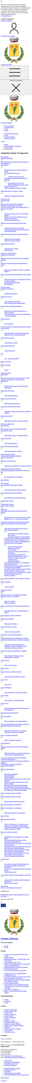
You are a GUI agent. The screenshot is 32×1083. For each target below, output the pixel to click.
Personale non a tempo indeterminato (11, 306)
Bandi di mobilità (5, 365)
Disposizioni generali (7, 158)
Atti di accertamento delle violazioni (14, 856)
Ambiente (7, 1027)
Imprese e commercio (10, 1014)
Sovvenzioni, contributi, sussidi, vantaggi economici (15, 578)
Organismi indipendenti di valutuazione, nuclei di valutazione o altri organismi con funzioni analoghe (15, 639)
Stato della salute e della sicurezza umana (15, 787)
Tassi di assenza (5, 319)
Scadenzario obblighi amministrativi (14, 196)
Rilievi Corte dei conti (10, 665)
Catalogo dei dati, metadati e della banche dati (17, 880)
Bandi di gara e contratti (7, 506)
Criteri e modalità (5, 582)
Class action (4, 679)
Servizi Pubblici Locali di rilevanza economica (14, 429)
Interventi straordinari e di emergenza (11, 804)
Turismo (6, 1019)
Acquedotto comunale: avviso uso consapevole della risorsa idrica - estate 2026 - (17, 977)
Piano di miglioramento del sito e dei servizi (16, 1074)
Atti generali (4, 165)
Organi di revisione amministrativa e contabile (13, 651)
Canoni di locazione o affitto (9, 627)
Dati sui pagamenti (6, 716)
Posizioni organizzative (7, 288)
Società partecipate (6, 438)
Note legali (7, 1071)
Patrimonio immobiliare (7, 619)
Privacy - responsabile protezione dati (11, 887)
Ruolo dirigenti (8, 284)
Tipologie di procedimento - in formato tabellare (17, 466)
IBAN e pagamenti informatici (9, 735)
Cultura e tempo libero (10, 1011)
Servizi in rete (4, 703)
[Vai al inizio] (1, 902)
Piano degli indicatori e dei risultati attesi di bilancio (15, 606)
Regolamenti (7, 881)
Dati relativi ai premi (6, 416)
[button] (9, 126)
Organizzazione (5, 200)
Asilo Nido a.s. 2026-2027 (11, 989)
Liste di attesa (4, 695)
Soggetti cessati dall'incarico (12, 220)
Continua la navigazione (7, 19)
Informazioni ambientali (7, 766)
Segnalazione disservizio (11, 1063)
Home (6, 144)
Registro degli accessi (10, 872)
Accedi (3, 141)
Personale (3, 260)
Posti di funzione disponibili (12, 282)
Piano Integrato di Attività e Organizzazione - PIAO (15, 378)
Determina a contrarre (14, 548)
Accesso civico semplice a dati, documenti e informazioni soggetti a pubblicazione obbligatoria (16, 865)
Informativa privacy (9, 1070)
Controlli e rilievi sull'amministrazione (11, 634)
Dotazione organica (6, 296)
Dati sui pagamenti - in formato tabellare (15, 721)
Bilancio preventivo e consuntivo (10, 596)
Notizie (6, 999)
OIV (2, 353)
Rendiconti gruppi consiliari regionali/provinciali (14, 234)
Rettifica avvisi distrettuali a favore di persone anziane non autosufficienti (17, 964)
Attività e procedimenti (7, 457)
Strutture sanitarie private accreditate (11, 793)
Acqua (6, 135)
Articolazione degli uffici (8, 243)
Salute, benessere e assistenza (12, 1028)
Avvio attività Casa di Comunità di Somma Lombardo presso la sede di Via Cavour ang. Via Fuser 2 (16, 986)
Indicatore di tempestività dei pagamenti (15, 730)
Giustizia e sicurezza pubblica (12, 1024)
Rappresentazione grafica (8, 454)
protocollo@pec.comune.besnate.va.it (14, 1057)
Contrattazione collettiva (7, 338)
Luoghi (6, 946)
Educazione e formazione (11, 1022)
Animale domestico (9, 137)
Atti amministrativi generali (11, 173)
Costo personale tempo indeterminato (14, 303)
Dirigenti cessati (5, 287)
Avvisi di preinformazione (15, 546)
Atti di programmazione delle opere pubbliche (13, 758)
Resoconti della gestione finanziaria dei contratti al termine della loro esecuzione (17, 573)
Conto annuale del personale (12, 301)
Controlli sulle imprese (7, 501)
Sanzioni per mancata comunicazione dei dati (13, 223)
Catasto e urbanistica (10, 1017)
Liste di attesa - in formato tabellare (14, 700)
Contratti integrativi (9, 350)
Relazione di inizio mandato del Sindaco (12, 204)
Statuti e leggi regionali (10, 186)
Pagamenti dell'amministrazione (9, 713)
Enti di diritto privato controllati (9, 446)
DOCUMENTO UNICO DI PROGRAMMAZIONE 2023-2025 (18, 184)
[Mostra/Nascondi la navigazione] (15, 72)
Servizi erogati (9, 147)
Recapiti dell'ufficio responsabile (13, 477)
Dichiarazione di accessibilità (12, 1073)
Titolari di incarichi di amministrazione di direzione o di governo (15, 217)
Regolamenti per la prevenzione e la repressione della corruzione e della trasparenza (17, 847)
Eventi (6, 947)
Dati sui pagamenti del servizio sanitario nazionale (15, 724)
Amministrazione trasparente (12, 1068)
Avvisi (6, 1002)
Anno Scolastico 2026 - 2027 (12, 962)
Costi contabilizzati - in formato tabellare (15, 692)
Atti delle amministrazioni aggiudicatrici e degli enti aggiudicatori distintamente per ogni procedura (15, 522)
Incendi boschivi (9, 957)
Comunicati (7, 1001)
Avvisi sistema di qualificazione (17, 554)
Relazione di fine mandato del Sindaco (11, 205)
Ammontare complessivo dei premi (10, 406)
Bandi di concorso (6, 361)
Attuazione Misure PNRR (8, 819)
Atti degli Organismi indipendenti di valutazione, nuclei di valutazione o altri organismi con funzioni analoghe (15, 646)
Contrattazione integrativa (8, 345)
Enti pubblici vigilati (6, 430)
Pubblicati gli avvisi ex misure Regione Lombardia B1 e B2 (15, 974)
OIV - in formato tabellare (11, 358)
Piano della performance (7, 390)
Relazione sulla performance (9, 398)
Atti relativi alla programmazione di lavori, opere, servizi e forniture (16, 529)
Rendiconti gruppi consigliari (12, 239)
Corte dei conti (5, 660)
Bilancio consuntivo (9, 603)
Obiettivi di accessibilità (11, 883)
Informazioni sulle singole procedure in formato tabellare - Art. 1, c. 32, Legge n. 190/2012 (17, 518)
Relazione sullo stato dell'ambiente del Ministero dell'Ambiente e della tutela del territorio (17, 789)
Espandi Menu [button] (5, 157)
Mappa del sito (5, 1077)
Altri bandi (4, 509)
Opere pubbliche (5, 743)
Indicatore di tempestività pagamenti (11, 726)
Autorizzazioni (8, 1030)
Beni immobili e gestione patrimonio (11, 615)
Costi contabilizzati (6, 687)
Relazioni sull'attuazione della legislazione (16, 785)
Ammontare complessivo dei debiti (14, 732)
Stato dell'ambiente (9, 775)
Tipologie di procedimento (8, 461)
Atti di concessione (6, 590)
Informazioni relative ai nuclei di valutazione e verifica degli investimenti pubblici (17, 754)
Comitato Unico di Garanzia (16, 176)
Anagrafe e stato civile (10, 1009)
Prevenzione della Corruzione (9, 832)
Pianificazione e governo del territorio (11, 764)
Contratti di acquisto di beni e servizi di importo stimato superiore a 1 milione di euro (17, 569)
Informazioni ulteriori (14, 561)
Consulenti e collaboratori (8, 255)
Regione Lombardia (6, 20)
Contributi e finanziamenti (8, 759)
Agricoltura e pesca (9, 1032)
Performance (4, 374)
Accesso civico (5, 859)
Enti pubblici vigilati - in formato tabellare (16, 435)
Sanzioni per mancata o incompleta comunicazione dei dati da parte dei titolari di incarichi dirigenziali (16, 229)
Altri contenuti (5, 816)
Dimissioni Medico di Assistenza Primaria (16, 967)
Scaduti (6, 370)
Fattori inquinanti (9, 777)
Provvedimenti (5, 480)
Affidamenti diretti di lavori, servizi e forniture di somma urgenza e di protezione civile (18, 557)
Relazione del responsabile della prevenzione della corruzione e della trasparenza (16, 850)
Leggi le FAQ (8, 1060)
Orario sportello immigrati (11, 983)
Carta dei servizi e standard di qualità (11, 671)
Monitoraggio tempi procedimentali (10, 469)
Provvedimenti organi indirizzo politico (12, 485)
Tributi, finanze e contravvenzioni (13, 1025)
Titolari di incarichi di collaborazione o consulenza (15, 258)
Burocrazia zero (5, 199)
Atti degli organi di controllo (12, 240)
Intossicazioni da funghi (11, 969)
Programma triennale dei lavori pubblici (19, 537)
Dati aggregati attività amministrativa (11, 456)
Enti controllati (5, 425)
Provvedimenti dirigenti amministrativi (11, 493)
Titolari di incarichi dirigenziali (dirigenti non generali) (16, 274)
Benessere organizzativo (7, 424)
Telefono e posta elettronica (8, 253)
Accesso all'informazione (11, 133)
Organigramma (8, 250)
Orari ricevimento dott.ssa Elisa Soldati (15, 970)
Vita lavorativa (8, 1012)
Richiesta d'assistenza (10, 1065)
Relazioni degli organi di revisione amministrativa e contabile (13, 656)
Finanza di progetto (9, 575)
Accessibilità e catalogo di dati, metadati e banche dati (16, 875)
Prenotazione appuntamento (12, 1062)
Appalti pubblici (8, 1016)
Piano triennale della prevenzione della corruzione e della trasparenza (15, 840)
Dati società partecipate (10, 443)
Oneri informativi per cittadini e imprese (12, 191)
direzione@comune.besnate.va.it (14, 1056)
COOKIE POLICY (6, 16)
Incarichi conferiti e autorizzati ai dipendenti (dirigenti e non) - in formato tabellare (16, 334)
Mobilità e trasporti (9, 1020)
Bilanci (3, 591)
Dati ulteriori (4, 886)
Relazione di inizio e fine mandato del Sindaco (14, 595)
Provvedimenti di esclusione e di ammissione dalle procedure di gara (16, 563)
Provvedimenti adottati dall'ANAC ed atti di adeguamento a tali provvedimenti (16, 853)
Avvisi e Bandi (12, 550)
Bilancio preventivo (9, 601)
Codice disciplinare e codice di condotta (15, 188)
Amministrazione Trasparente (13, 146)
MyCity (4, 1080)
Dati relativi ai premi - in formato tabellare (16, 421)
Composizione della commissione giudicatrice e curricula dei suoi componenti (17, 566)
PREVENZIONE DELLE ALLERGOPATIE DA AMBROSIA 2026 (17, 980)
